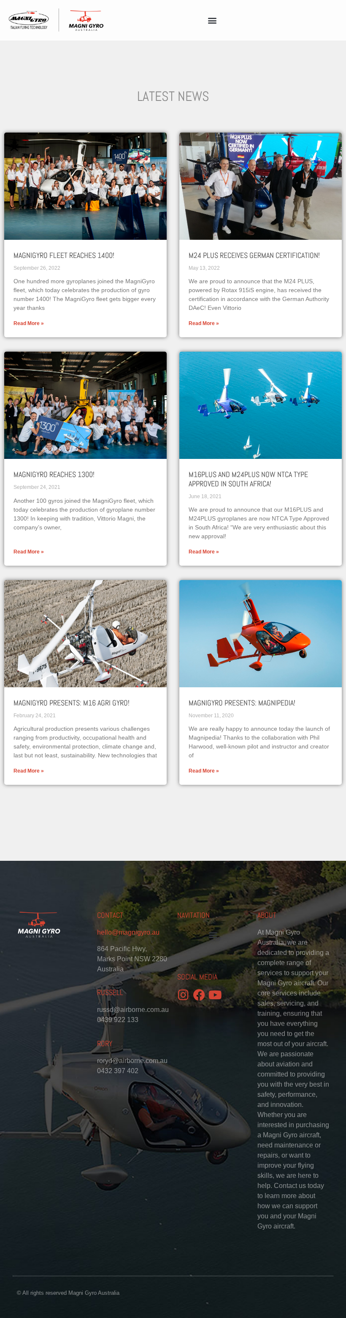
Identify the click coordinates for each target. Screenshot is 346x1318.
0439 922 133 (117, 1019)
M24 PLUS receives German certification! (254, 255)
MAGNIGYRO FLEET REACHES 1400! (64, 255)
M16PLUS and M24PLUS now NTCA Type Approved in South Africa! (248, 478)
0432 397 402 (117, 1070)
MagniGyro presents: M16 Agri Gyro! (72, 703)
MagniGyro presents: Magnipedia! (242, 703)
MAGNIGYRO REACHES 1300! (54, 474)
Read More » (29, 323)
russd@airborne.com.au (133, 1009)
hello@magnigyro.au (128, 932)
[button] (212, 20)
